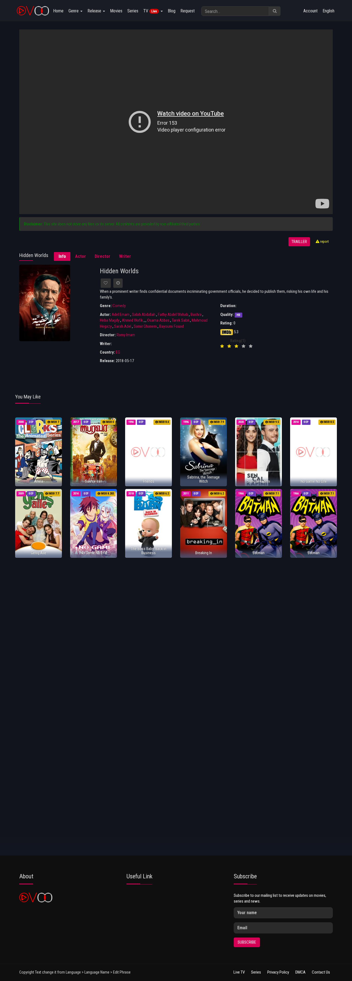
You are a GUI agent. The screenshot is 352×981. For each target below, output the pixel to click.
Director (102, 256)
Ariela (38, 481)
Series (132, 10)
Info (62, 256)
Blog (171, 10)
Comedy (119, 305)
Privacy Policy (278, 972)
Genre (74, 10)
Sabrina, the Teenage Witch (203, 479)
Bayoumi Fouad (171, 326)
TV (150, 10)
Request (187, 10)
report (324, 241)
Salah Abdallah (143, 314)
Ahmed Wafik (132, 320)
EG (118, 352)
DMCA (300, 972)
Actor (80, 256)
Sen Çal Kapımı (258, 481)
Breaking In (203, 553)
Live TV (239, 972)
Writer (125, 256)
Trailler (299, 241)
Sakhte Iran (93, 481)
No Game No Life (314, 481)
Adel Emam (121, 314)
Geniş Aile (38, 553)
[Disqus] (176, 635)
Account (310, 10)
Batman (259, 553)
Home (58, 10)
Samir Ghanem (145, 326)
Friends (148, 481)
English (328, 10)
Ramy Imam (126, 334)
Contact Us (321, 972)
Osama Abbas (158, 320)
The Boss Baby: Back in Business (148, 550)
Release (94, 10)
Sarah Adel (122, 326)
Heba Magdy (109, 320)
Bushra (196, 314)
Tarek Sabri (180, 320)
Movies (116, 10)
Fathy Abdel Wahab (173, 314)
